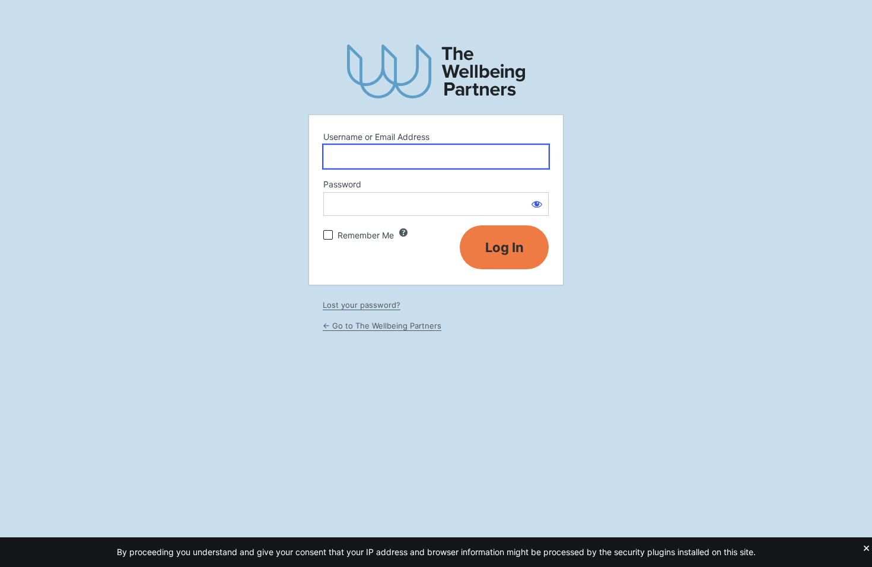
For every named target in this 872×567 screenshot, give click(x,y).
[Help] (403, 232)
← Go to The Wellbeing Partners (382, 325)
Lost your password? (361, 305)
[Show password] (537, 204)
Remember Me (366, 235)
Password (342, 184)
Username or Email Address (376, 137)
